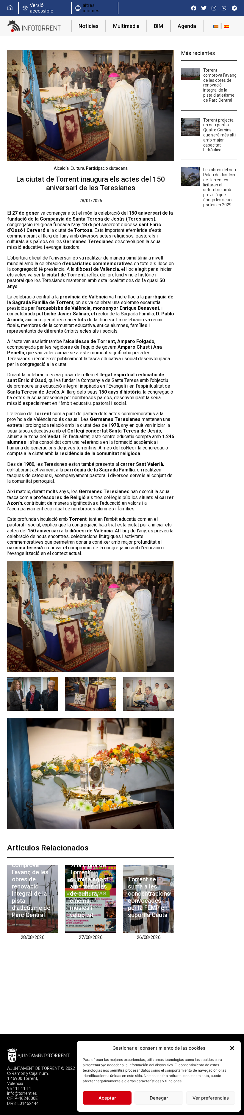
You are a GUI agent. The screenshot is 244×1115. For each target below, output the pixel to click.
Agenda (187, 26)
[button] (232, 1048)
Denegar (159, 1098)
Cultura (77, 168)
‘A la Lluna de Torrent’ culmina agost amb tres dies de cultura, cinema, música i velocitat (89, 890)
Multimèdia (126, 26)
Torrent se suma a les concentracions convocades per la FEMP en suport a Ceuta (149, 897)
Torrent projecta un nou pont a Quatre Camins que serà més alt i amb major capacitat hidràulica (219, 135)
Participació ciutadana (107, 168)
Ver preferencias (211, 1098)
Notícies (88, 26)
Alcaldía (61, 168)
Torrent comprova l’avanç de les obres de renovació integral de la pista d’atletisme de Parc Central (31, 886)
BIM (158, 26)
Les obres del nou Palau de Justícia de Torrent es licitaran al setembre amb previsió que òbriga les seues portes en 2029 (219, 187)
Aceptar (107, 1098)
